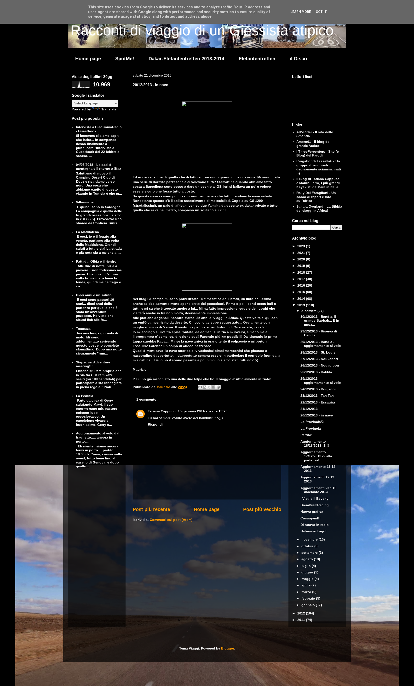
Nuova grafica (311, 511)
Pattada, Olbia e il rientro (96, 261)
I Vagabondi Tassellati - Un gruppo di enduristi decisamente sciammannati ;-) (318, 167)
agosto (307, 559)
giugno (307, 572)
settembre (310, 552)
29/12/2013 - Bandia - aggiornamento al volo (320, 344)
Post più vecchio (262, 509)
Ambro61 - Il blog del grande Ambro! (313, 144)
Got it (321, 12)
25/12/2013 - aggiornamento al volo (320, 381)
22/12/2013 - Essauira (317, 402)
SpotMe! (124, 58)
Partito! (306, 435)
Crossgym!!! (310, 518)
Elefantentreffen (257, 58)
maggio (308, 579)
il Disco (298, 58)
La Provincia (310, 428)
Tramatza (83, 329)
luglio (306, 566)
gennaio (308, 605)
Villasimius (85, 202)
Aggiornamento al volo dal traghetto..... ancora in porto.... (97, 437)
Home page (88, 58)
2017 (301, 279)
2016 (301, 285)
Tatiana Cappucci (162, 411)
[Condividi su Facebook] (213, 387)
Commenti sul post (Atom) (171, 520)
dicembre (309, 311)
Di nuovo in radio (314, 525)
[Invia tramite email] (200, 387)
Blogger (227, 648)
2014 (301, 299)
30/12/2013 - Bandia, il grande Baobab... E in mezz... (319, 321)
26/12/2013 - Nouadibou (319, 365)
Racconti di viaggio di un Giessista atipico (202, 30)
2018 (301, 272)
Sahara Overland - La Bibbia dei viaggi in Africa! (319, 208)
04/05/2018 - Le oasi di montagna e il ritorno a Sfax (98, 167)
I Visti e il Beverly (314, 498)
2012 (301, 613)
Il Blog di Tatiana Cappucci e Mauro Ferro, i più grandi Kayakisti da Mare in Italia (318, 183)
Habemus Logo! (313, 531)
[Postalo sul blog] (204, 387)
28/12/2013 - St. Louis (317, 352)
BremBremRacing (314, 505)
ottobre (307, 546)
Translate (108, 109)
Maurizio (163, 387)
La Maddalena (87, 232)
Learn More (300, 12)
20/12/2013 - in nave (316, 415)
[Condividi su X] (209, 387)
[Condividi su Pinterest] (218, 387)
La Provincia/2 (312, 422)
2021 (301, 253)
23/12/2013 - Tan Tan (317, 395)
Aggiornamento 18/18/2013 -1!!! (314, 443)
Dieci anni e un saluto (94, 295)
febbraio (308, 598)
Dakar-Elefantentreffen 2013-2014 (186, 58)
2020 (301, 259)
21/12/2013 (309, 409)
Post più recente (151, 509)
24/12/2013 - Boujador (318, 389)
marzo (306, 592)
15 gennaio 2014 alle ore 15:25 (202, 411)
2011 (301, 620)
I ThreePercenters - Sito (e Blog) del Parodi (317, 153)
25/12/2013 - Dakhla (316, 372)
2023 (301, 246)
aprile (306, 585)
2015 (301, 292)
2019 (301, 266)
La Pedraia (84, 396)
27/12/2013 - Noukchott (319, 359)
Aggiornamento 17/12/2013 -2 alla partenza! (316, 456)
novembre (310, 539)
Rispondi (155, 424)
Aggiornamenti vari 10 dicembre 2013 (318, 490)
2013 (301, 305)
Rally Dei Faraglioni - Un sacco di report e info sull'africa (316, 197)
